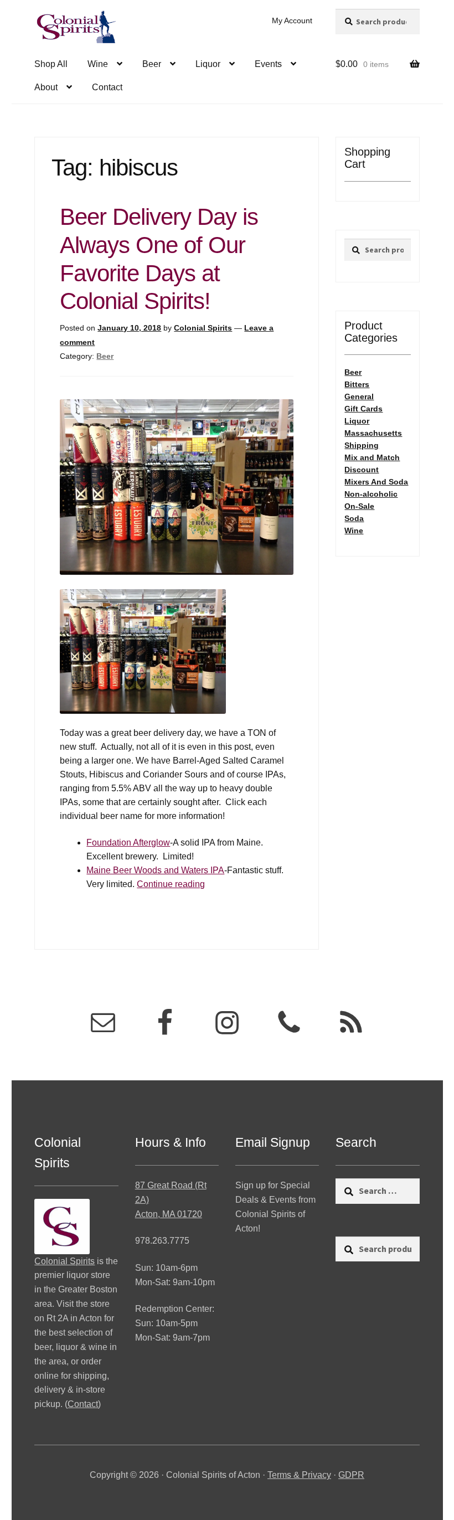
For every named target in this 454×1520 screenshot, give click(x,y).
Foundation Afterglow (128, 842)
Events (268, 64)
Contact (107, 87)
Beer (151, 64)
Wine (97, 64)
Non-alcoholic (371, 494)
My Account (292, 20)
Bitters (356, 384)
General (359, 396)
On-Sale (359, 506)
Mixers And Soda (376, 481)
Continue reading (171, 884)
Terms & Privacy (299, 1475)
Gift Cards (363, 408)
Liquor (207, 64)
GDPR (351, 1475)
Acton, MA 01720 (168, 1214)
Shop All (51, 64)
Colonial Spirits (203, 327)
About (46, 87)
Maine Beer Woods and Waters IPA (155, 870)
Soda (354, 518)
